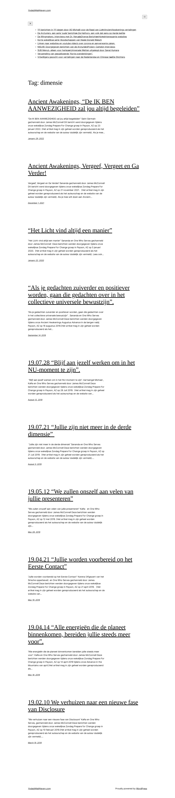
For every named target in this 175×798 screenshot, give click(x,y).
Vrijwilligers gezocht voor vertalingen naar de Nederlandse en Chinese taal (75, 57)
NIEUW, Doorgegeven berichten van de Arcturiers (62, 47)
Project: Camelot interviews (101, 47)
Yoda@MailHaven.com (39, 10)
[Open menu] (144, 17)
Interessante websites (116, 36)
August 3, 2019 (35, 464)
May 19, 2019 (34, 600)
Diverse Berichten (90, 36)
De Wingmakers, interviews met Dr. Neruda (59, 36)
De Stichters (119, 57)
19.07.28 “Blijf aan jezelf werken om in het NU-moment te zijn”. (81, 366)
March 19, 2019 (35, 743)
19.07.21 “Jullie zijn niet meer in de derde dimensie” (79, 430)
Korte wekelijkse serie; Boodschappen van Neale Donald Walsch (70, 40)
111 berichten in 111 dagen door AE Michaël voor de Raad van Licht (71, 29)
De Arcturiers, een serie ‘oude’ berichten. (58, 33)
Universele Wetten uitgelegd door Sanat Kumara (95, 50)
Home (102, 36)
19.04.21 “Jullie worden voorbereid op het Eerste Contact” (80, 563)
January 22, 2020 (36, 260)
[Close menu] (30, 24)
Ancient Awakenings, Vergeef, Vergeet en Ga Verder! (83, 169)
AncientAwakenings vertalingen (120, 29)
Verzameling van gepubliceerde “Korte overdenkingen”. (65, 53)
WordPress (141, 788)
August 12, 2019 (35, 400)
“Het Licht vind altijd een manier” (70, 230)
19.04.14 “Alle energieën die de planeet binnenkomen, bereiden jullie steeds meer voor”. (79, 634)
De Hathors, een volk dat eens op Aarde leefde (101, 33)
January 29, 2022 (36, 138)
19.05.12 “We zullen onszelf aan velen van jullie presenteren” (80, 495)
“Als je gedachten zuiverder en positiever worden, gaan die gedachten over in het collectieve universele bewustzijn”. (79, 294)
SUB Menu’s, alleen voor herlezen (54, 50)
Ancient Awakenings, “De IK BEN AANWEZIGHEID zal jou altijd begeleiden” (84, 105)
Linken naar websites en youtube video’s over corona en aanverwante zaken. (76, 43)
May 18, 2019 (34, 675)
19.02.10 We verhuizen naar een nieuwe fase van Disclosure (83, 706)
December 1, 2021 (36, 203)
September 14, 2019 (37, 335)
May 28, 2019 (34, 532)
